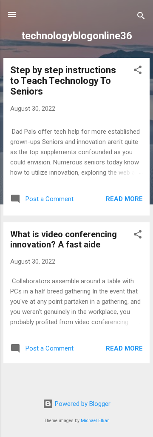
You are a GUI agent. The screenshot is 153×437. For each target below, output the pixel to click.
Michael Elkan (95, 420)
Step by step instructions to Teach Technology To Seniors (63, 81)
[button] (138, 71)
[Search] (141, 17)
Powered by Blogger (81, 404)
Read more (124, 199)
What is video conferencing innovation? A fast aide (63, 239)
